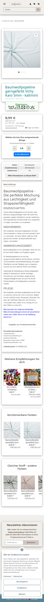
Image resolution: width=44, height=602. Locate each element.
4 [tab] (25, 72)
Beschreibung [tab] (9, 184)
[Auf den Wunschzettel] (35, 34)
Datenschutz (17, 576)
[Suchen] (38, 9)
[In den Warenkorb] (3, 27)
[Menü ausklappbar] (4, 3)
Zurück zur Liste (8, 21)
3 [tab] (23, 72)
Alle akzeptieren (22, 582)
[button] (30, 4)
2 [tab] (21, 72)
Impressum (7, 576)
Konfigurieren (22, 588)
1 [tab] (18, 72)
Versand (22, 123)
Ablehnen (22, 594)
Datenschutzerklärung (16, 532)
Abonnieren (31, 542)
